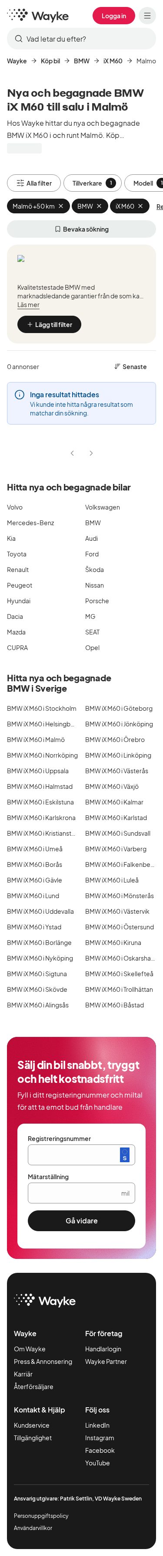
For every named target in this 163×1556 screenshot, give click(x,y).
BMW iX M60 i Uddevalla (40, 911)
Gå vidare (82, 1220)
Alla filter (39, 183)
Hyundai (18, 601)
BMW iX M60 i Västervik (117, 911)
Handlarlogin (103, 1349)
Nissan (94, 585)
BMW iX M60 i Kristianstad (43, 833)
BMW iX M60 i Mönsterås (119, 895)
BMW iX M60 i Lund (33, 895)
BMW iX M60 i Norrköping (42, 755)
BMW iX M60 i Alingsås (38, 1005)
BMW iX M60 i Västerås (116, 771)
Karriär (23, 1374)
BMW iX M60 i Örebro (115, 739)
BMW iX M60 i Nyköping (40, 958)
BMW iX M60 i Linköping (118, 755)
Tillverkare (92, 183)
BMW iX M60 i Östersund (119, 927)
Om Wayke (30, 1349)
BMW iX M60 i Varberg (115, 849)
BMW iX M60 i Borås (34, 864)
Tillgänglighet (33, 1438)
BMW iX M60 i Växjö (112, 786)
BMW (82, 61)
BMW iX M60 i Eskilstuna (40, 802)
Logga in (114, 16)
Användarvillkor (33, 1528)
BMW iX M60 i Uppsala (38, 771)
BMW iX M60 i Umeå (35, 849)
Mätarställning (48, 1176)
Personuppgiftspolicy (41, 1516)
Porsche (97, 601)
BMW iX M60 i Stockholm (42, 708)
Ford (92, 554)
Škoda (94, 569)
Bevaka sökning (86, 229)
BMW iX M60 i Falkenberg (120, 864)
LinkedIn (97, 1425)
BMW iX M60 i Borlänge (39, 942)
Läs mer (28, 304)
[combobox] (81, 38)
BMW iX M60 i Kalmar (114, 802)
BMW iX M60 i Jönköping (119, 724)
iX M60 (113, 61)
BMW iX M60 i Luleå (112, 880)
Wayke (17, 61)
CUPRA (17, 647)
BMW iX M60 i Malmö (36, 739)
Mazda (16, 632)
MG (90, 616)
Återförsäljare (33, 1386)
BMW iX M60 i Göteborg (119, 708)
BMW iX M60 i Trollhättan (119, 989)
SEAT (92, 632)
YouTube (97, 1463)
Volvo (15, 507)
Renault (18, 569)
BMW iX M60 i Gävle (34, 880)
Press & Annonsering (43, 1361)
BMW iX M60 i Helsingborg (43, 724)
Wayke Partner (106, 1361)
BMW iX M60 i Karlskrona (41, 817)
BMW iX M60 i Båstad (114, 1005)
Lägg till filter (53, 324)
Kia (11, 538)
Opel (92, 647)
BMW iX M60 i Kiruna (113, 942)
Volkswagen (102, 507)
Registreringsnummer (59, 1138)
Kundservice (32, 1425)
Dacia (15, 616)
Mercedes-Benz (30, 522)
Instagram (99, 1438)
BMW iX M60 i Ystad (34, 927)
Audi (91, 538)
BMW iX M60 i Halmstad (40, 786)
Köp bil (50, 61)
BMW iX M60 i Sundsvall (117, 833)
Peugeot (19, 585)
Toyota (17, 554)
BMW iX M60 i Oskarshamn (122, 958)
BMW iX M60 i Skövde (37, 989)
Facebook (100, 1450)
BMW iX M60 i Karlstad (116, 817)
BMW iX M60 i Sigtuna (37, 973)
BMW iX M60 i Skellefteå (119, 973)
